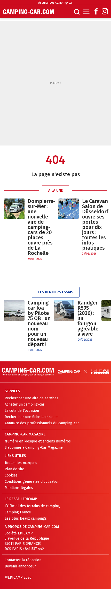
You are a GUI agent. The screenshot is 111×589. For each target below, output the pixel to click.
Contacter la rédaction (23, 560)
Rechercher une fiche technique (31, 417)
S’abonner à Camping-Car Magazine (34, 447)
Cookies (11, 475)
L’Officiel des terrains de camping (32, 506)
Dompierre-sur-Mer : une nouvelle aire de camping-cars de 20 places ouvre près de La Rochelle (41, 227)
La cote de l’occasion (22, 410)
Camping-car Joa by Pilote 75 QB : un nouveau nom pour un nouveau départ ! (39, 323)
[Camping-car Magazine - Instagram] (105, 11)
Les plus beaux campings (26, 518)
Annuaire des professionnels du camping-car (42, 423)
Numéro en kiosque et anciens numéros (38, 441)
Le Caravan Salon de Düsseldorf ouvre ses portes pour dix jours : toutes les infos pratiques (95, 224)
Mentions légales (19, 488)
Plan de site (14, 469)
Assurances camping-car (55, 2)
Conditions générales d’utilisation (32, 481)
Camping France (18, 512)
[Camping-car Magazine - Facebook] (96, 11)
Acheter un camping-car (24, 404)
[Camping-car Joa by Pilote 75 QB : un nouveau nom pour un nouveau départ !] (14, 326)
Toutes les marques (21, 463)
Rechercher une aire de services (31, 398)
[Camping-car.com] (28, 11)
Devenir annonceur (20, 566)
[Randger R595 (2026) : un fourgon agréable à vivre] (64, 321)
